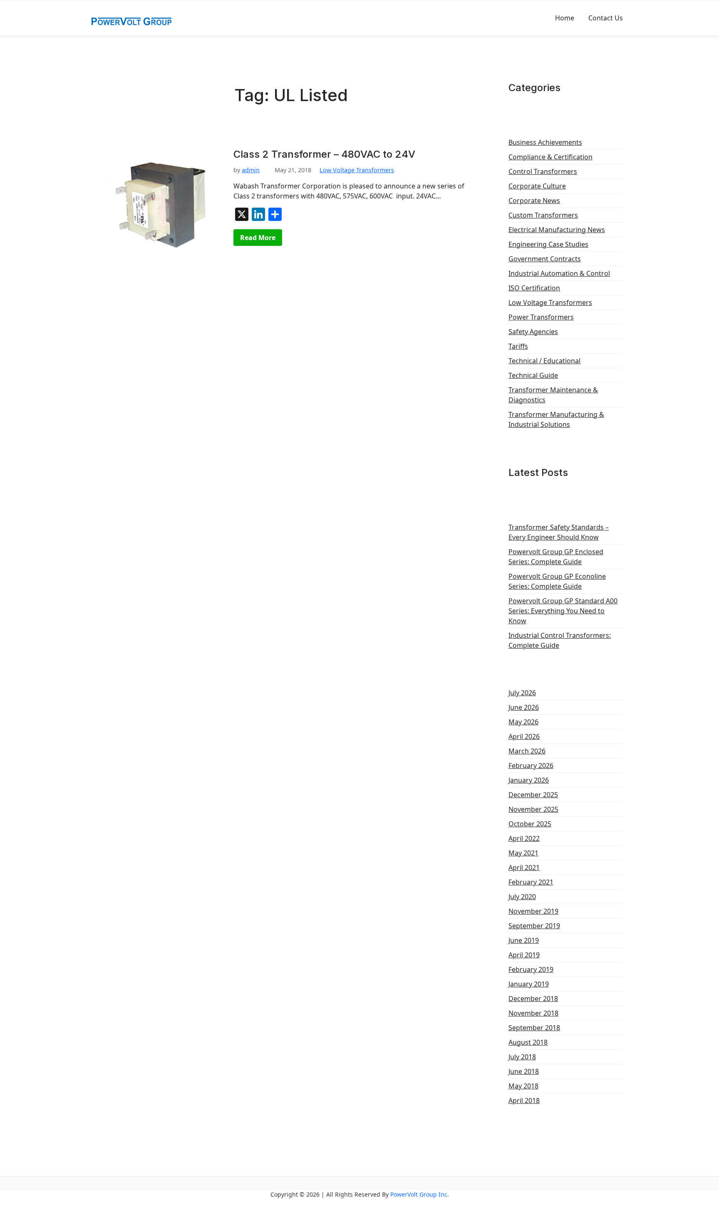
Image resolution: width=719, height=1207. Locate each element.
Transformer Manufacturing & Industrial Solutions (556, 419)
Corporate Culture (537, 186)
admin (251, 170)
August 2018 (528, 1042)
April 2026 (524, 736)
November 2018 (533, 1013)
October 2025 (529, 823)
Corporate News (534, 200)
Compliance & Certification (550, 156)
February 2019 (530, 969)
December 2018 (533, 998)
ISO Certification (534, 287)
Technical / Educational (544, 360)
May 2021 (523, 853)
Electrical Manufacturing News (556, 229)
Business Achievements (545, 142)
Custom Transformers (543, 215)
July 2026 (522, 692)
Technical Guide (533, 375)
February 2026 (530, 765)
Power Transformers (541, 317)
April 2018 (524, 1100)
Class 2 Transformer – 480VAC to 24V (324, 154)
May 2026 (523, 721)
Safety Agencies (533, 331)
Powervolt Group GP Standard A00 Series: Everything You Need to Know (562, 610)
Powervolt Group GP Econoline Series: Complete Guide (557, 581)
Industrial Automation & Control (559, 273)
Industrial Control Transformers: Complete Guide (559, 640)
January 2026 (528, 780)
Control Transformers (542, 171)
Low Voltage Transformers (357, 170)
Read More (257, 237)
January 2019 (528, 984)
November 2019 (533, 911)
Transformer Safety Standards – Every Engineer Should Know (558, 532)
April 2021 (524, 867)
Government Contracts (544, 258)
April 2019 (524, 954)
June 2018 (523, 1071)
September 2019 (534, 925)
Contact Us (605, 17)
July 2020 (522, 896)
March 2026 (526, 751)
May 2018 (523, 1086)
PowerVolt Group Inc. (419, 1194)
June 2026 (523, 707)
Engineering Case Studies (548, 244)
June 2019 (523, 940)
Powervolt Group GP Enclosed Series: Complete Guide (555, 556)
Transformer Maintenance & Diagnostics (553, 394)
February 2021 (530, 882)
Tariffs (518, 346)
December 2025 (533, 794)
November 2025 (533, 809)
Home (564, 17)
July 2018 (522, 1056)
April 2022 (524, 838)
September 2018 (534, 1027)
